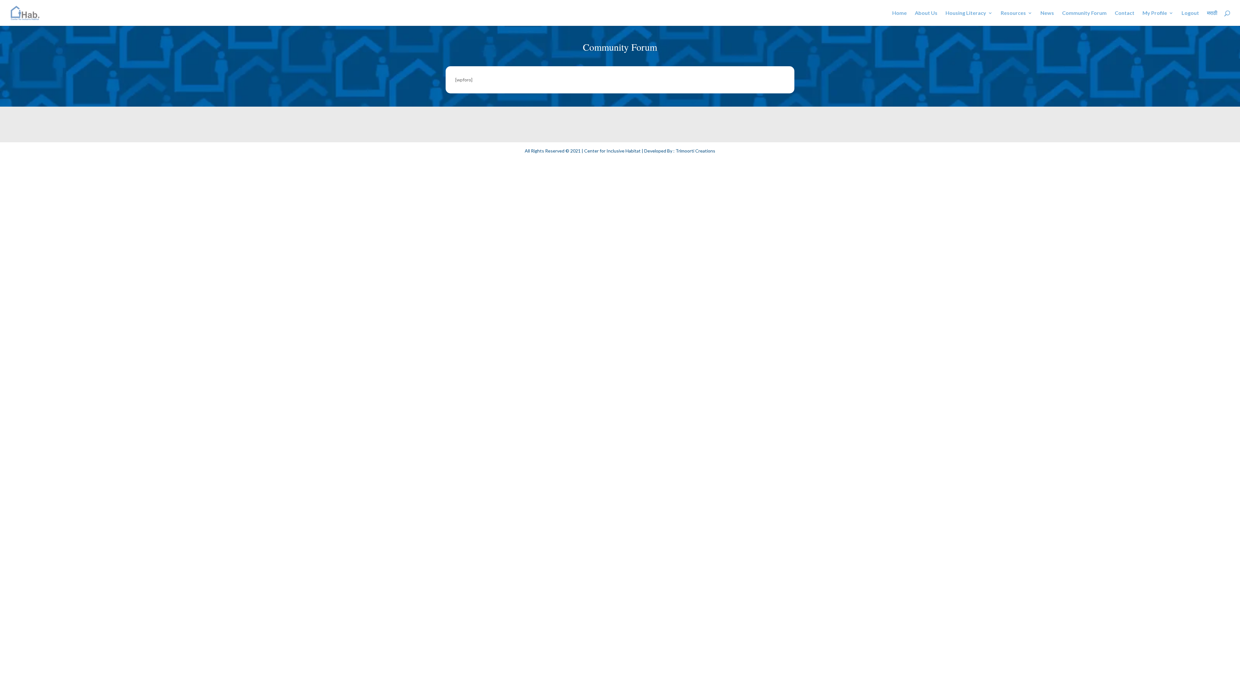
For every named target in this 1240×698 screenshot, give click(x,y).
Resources (1013, 13)
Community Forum (1084, 13)
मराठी (1212, 13)
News (1047, 13)
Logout (1190, 13)
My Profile (1154, 13)
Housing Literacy (966, 13)
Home (899, 13)
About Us (926, 13)
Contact (1124, 13)
